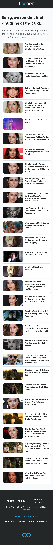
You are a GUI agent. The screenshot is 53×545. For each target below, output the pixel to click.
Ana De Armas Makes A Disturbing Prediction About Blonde (37, 152)
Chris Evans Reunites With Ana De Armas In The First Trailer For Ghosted (36, 416)
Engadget (9, 521)
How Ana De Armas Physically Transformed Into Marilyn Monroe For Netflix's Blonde (35, 285)
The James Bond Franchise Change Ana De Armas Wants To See (36, 402)
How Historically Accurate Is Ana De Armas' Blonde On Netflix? (36, 343)
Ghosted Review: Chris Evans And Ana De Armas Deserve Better (37, 372)
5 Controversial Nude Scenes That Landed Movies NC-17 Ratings (37, 225)
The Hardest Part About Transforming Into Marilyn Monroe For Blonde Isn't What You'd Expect (36, 433)
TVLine (30, 521)
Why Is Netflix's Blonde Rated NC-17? (34, 268)
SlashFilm (40, 521)
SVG (26, 526)
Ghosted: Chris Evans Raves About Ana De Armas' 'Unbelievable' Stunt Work (36, 461)
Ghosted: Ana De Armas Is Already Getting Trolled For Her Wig (36, 387)
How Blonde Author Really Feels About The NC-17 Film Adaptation (36, 210)
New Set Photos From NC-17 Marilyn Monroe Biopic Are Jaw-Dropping (37, 240)
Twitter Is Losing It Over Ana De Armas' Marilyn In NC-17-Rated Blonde (37, 90)
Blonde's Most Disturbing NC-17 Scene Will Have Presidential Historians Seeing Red (35, 62)
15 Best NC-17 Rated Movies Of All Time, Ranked (36, 253)
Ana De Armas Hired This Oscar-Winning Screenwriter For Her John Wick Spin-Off (37, 328)
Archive (22, 501)
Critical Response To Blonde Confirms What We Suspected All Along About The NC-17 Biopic (36, 197)
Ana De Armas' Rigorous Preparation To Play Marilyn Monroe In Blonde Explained (37, 137)
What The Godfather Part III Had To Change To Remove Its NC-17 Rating (36, 475)
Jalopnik (21, 521)
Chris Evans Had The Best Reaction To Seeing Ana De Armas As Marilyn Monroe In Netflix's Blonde (37, 359)
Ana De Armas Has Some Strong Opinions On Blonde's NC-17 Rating (35, 46)
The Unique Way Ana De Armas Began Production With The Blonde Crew (35, 181)
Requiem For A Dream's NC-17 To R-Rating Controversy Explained (36, 313)
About (10, 501)
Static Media (17, 507)
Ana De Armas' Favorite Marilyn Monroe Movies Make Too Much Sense (35, 299)
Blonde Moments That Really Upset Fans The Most (36, 74)
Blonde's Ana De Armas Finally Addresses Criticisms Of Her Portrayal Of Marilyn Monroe (37, 168)
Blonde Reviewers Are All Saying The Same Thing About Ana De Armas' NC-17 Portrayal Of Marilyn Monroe (36, 108)
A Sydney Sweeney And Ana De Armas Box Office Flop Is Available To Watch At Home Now (37, 447)
